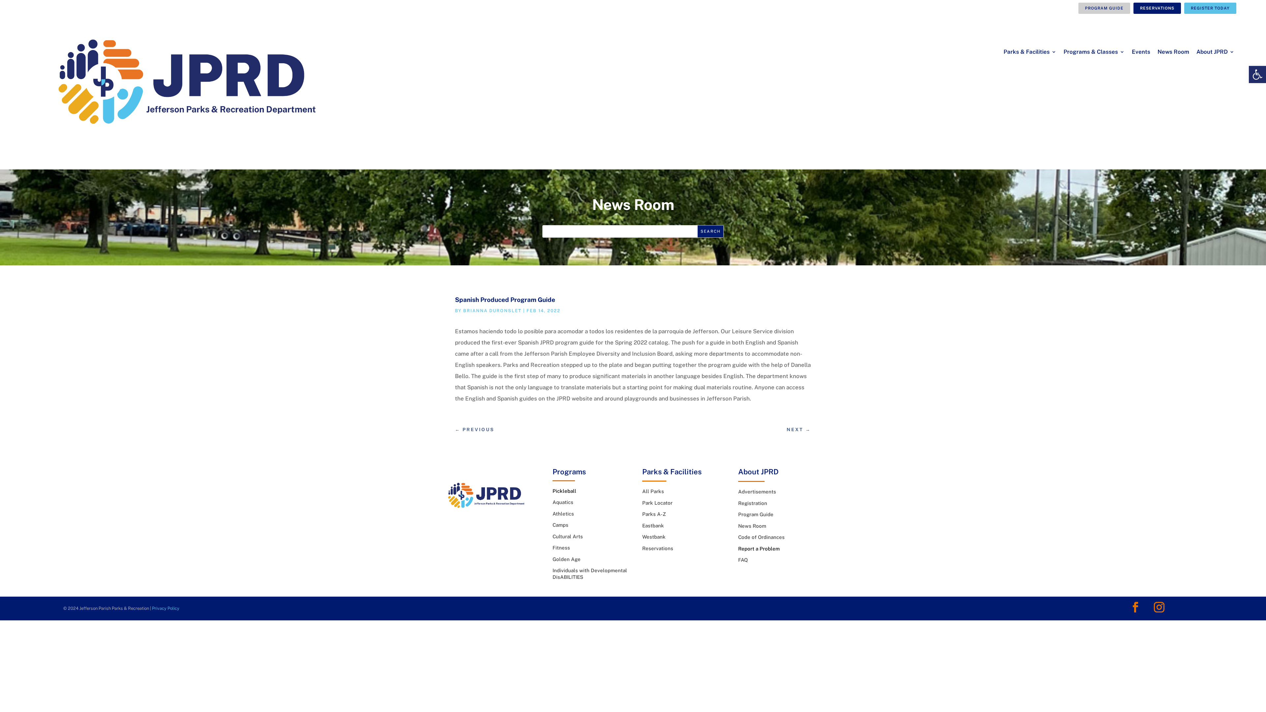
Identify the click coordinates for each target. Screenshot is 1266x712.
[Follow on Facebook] (1135, 607)
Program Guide (1104, 8)
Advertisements (757, 491)
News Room (1173, 52)
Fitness (561, 547)
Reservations (1157, 8)
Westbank (654, 537)
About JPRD (1212, 52)
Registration (752, 503)
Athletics (563, 514)
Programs (569, 471)
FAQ (743, 560)
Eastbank (653, 525)
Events (1141, 52)
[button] (1257, 74)
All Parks (653, 491)
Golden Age (567, 559)
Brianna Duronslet (492, 310)
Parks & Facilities (1027, 52)
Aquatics (563, 502)
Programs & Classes (1091, 52)
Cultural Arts (568, 536)
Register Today (1210, 8)
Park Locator (657, 503)
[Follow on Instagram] (1159, 607)
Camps (560, 525)
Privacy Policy (165, 608)
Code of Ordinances (761, 537)
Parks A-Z (654, 514)
